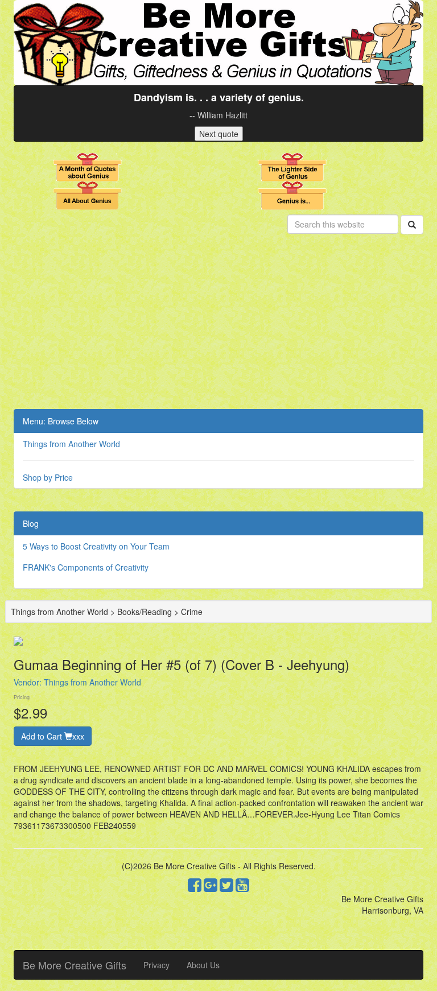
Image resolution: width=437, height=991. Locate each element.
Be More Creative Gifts (74, 964)
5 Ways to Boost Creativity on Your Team (96, 546)
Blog (31, 523)
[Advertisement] (218, 323)
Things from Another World (71, 443)
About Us (203, 965)
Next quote (218, 133)
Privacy (156, 965)
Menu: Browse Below (60, 421)
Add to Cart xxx (52, 736)
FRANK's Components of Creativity (86, 567)
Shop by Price (48, 477)
